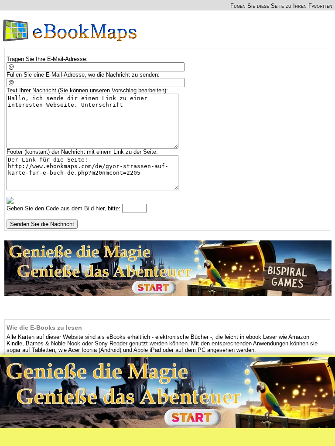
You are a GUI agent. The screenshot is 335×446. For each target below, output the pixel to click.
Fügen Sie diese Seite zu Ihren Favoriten (281, 6)
